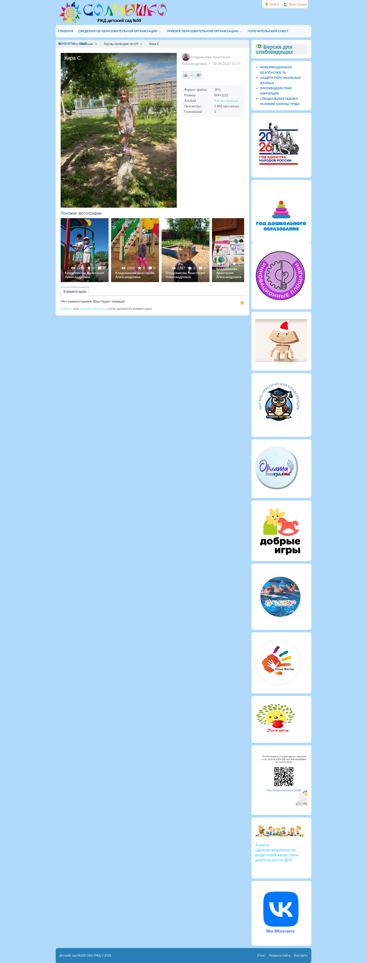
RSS (242, 303)
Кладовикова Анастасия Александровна (84, 275)
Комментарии (74, 291)
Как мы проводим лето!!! (233, 101)
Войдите (67, 309)
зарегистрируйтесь (93, 309)
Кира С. (85, 250)
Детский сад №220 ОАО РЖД (80, 955)
